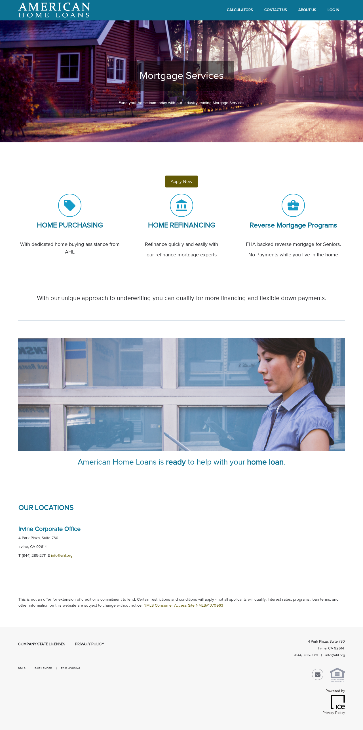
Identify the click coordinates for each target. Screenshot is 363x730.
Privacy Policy (89, 644)
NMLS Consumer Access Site (169, 605)
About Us (307, 10)
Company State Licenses (41, 644)
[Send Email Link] (317, 676)
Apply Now (181, 181)
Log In (333, 10)
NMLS (24, 668)
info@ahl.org (62, 556)
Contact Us (275, 10)
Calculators (240, 10)
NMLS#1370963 (209, 605)
